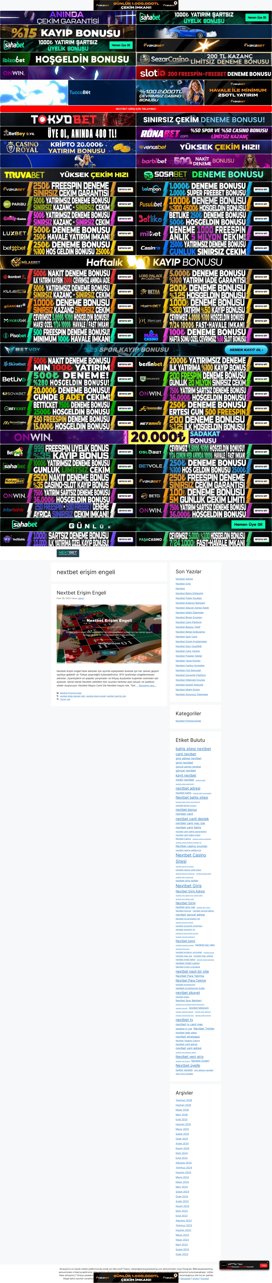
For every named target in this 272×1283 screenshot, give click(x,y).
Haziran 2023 (183, 1230)
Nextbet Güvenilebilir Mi (188, 919)
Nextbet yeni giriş (190, 1057)
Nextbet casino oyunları (191, 846)
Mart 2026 (182, 1114)
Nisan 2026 (182, 1109)
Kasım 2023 (182, 1206)
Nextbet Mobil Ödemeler (190, 612)
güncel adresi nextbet (188, 766)
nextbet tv (184, 1019)
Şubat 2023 (182, 1249)
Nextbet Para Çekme (191, 980)
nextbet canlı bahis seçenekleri (191, 831)
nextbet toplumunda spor (185, 1015)
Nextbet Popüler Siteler (189, 656)
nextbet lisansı (209, 952)
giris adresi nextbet (188, 758)
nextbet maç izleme (203, 956)
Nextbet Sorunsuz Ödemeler (192, 694)
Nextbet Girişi (186, 903)
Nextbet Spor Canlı (186, 636)
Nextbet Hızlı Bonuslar (188, 670)
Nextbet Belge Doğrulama (190, 631)
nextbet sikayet (188, 993)
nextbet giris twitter (187, 880)
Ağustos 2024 (184, 1162)
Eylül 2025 (181, 1119)
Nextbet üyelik (188, 1065)
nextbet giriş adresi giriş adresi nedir (189, 895)
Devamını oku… (147, 685)
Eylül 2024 (182, 1158)
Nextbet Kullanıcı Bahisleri (190, 603)
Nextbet (180, 588)
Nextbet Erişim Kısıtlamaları (191, 641)
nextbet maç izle (184, 956)
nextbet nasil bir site (116, 696)
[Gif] (136, 262)
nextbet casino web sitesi (188, 870)
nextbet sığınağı (181, 1008)
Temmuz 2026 (184, 1100)
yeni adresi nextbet (203, 1070)
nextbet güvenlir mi (185, 929)
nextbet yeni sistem (183, 1061)
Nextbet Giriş (183, 583)
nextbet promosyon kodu (190, 988)
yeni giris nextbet (184, 1074)
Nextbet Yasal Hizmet (188, 660)
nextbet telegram (199, 1007)
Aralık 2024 (182, 1143)
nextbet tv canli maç (189, 1024)
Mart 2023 (182, 1244)
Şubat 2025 (182, 1134)
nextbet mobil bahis (185, 959)
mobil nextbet (185, 779)
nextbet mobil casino (188, 963)
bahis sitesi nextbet (193, 748)
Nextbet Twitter (204, 1028)
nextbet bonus (186, 809)
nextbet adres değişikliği (185, 784)
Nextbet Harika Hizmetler (190, 665)
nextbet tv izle (184, 1028)
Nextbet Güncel (183, 911)
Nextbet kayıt (185, 941)
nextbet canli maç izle (190, 823)
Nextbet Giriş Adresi (190, 891)
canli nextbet (186, 754)
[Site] (68, 189)
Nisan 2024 (182, 1182)
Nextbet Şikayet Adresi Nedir (192, 607)
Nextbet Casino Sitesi (191, 858)
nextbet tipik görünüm (203, 1012)
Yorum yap (65, 699)
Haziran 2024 (183, 1172)
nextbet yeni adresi (188, 1048)
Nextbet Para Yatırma (190, 976)
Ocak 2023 (182, 1254)
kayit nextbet (186, 775)
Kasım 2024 (182, 1148)
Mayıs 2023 (182, 1235)
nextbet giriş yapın (203, 907)
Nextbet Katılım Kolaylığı (189, 684)
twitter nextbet (184, 1070)
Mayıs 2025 (182, 1129)
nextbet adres (201, 780)
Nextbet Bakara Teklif (188, 627)
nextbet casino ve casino (185, 866)
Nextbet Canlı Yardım (188, 651)
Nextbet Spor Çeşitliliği (189, 646)
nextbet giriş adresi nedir (185, 899)
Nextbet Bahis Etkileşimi (189, 593)
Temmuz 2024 (184, 1167)
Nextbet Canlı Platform (189, 622)
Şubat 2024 (182, 1191)
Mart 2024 (182, 1186)
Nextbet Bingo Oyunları (189, 617)
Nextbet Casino (183, 839)
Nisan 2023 (182, 1239)
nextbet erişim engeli (96, 696)
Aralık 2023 (182, 1201)
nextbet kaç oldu (205, 944)
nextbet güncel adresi (190, 914)
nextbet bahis (183, 792)
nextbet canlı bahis (188, 827)
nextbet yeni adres (186, 1044)
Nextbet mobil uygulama (188, 967)
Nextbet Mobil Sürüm (188, 689)
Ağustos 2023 (184, 1220)
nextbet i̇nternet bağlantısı (185, 937)
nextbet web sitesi (186, 1032)
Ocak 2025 (182, 1138)
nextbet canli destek (192, 819)
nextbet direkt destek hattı (72, 696)
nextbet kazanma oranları (185, 945)
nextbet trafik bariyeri (203, 1015)
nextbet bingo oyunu (186, 805)
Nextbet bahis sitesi (192, 797)
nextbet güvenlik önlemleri (189, 926)
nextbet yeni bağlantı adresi (186, 1052)
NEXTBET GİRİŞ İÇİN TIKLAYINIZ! (136, 108)
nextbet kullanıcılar (182, 949)
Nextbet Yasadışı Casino (188, 1040)
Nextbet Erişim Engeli (81, 593)
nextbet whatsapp (188, 1036)
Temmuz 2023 (184, 1225)
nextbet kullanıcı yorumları (189, 952)
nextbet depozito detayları (185, 874)
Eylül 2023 (182, 1215)
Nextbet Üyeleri (200, 1060)
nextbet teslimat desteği (184, 1012)
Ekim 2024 (182, 1153)
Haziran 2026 (183, 1105)
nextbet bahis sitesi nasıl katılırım (188, 802)
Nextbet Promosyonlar (70, 693)
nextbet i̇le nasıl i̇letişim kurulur (187, 933)
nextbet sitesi (182, 997)
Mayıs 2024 (182, 1177)
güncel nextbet (186, 770)
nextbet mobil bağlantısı (205, 960)
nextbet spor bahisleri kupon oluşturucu (190, 1004)
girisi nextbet (184, 762)
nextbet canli (184, 814)
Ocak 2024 (182, 1196)
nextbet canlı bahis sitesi (188, 835)
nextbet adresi (188, 788)
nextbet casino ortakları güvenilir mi (188, 842)
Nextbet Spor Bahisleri (189, 1000)
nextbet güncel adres (203, 911)
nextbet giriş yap (185, 907)
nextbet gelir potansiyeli (184, 877)
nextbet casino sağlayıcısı (188, 850)
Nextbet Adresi (184, 579)
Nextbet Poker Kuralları (189, 598)
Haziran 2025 (183, 1124)
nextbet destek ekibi (203, 874)
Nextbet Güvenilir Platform (191, 675)
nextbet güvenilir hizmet (184, 922)
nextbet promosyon (185, 984)
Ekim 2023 (182, 1211)
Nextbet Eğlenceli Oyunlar (190, 680)
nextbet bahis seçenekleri (202, 793)
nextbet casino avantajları (202, 839)
